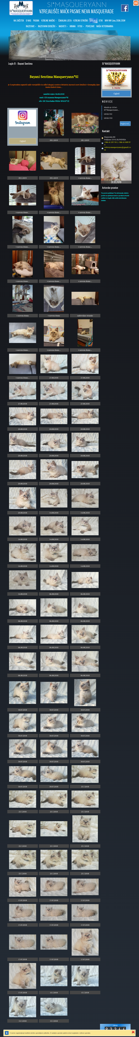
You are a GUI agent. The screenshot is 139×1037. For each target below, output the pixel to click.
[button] (48, 20)
